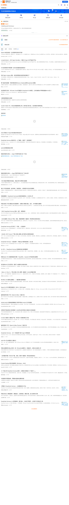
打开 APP (65, 1)
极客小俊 (2, 94)
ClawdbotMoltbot (4, 329)
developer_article (4, 56)
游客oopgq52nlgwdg (5, 313)
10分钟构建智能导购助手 (63, 44)
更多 (67, 35)
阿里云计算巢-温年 (4, 283)
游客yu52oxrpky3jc (4, 405)
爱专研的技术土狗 (4, 184)
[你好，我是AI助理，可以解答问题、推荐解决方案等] (61, 4)
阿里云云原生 (3, 64)
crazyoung (3, 291)
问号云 (2, 192)
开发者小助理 (3, 128)
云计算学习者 (3, 397)
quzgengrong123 (4, 215)
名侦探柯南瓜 (3, 109)
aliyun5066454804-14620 (6, 150)
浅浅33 (2, 336)
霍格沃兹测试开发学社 (5, 199)
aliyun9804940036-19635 (6, 306)
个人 (67, 7)
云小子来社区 (3, 351)
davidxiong (3, 268)
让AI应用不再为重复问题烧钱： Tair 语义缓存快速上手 (58, 39)
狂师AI (2, 253)
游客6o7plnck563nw (5, 222)
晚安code (3, 245)
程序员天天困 (3, 230)
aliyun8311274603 (4, 367)
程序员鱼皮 (3, 144)
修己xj (2, 86)
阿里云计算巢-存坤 (4, 390)
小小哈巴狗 (3, 382)
